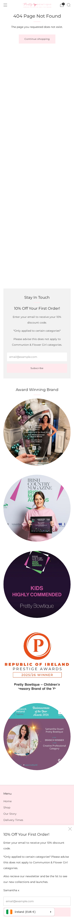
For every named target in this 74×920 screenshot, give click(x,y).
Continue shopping (37, 39)
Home (7, 801)
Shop (6, 807)
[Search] (69, 5)
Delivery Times (13, 820)
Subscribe (37, 368)
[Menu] (5, 5)
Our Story (10, 813)
